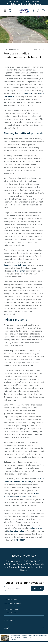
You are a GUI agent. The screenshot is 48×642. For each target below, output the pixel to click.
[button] (5, 10)
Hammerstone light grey (15, 264)
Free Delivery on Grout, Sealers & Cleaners (24, 4)
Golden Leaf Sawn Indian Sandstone (24, 480)
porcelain (28, 93)
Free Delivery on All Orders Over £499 (24, 1)
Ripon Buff (20, 270)
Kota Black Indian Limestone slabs (21, 495)
